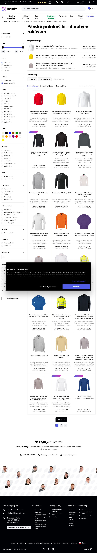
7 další (60, 419)
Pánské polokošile (38, 21)
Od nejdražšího (60, 86)
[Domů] (11, 8)
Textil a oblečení (15, 21)
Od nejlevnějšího (46, 86)
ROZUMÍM (76, 286)
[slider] (3, 47)
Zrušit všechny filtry (59, 79)
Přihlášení (21, 543)
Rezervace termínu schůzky (17, 527)
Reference (62, 16)
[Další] (65, 425)
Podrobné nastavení (79, 281)
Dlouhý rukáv (9, 83)
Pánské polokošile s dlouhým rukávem (57, 21)
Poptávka (90, 16)
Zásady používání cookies (43, 543)
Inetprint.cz (4, 21)
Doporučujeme (33, 86)
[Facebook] (44, 549)
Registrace (30, 543)
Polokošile (26, 21)
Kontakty (13, 543)
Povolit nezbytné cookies (48, 286)
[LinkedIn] (53, 549)
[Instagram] (48, 549)
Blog (71, 16)
